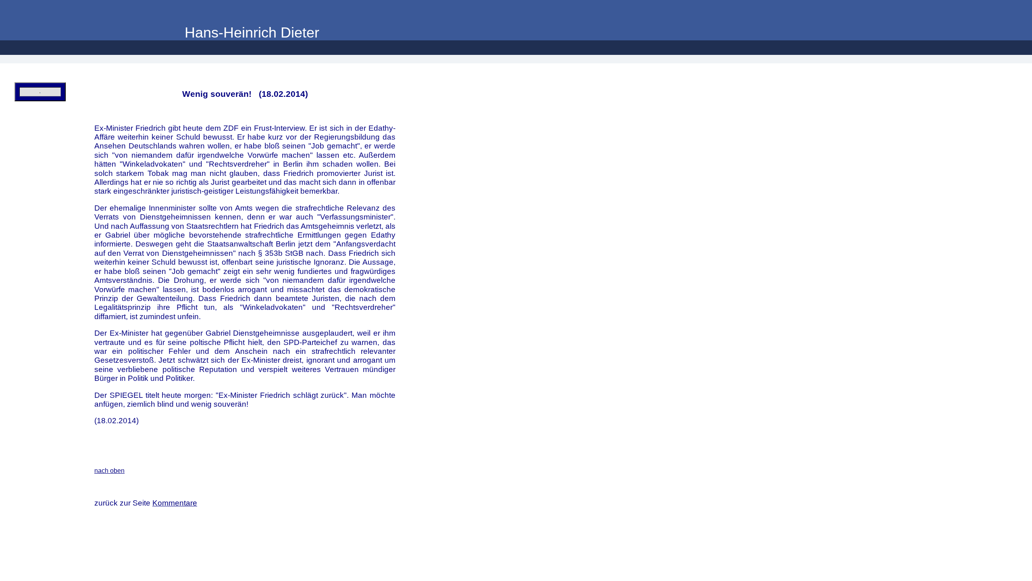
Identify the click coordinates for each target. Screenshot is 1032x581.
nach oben (109, 470)
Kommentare (174, 503)
